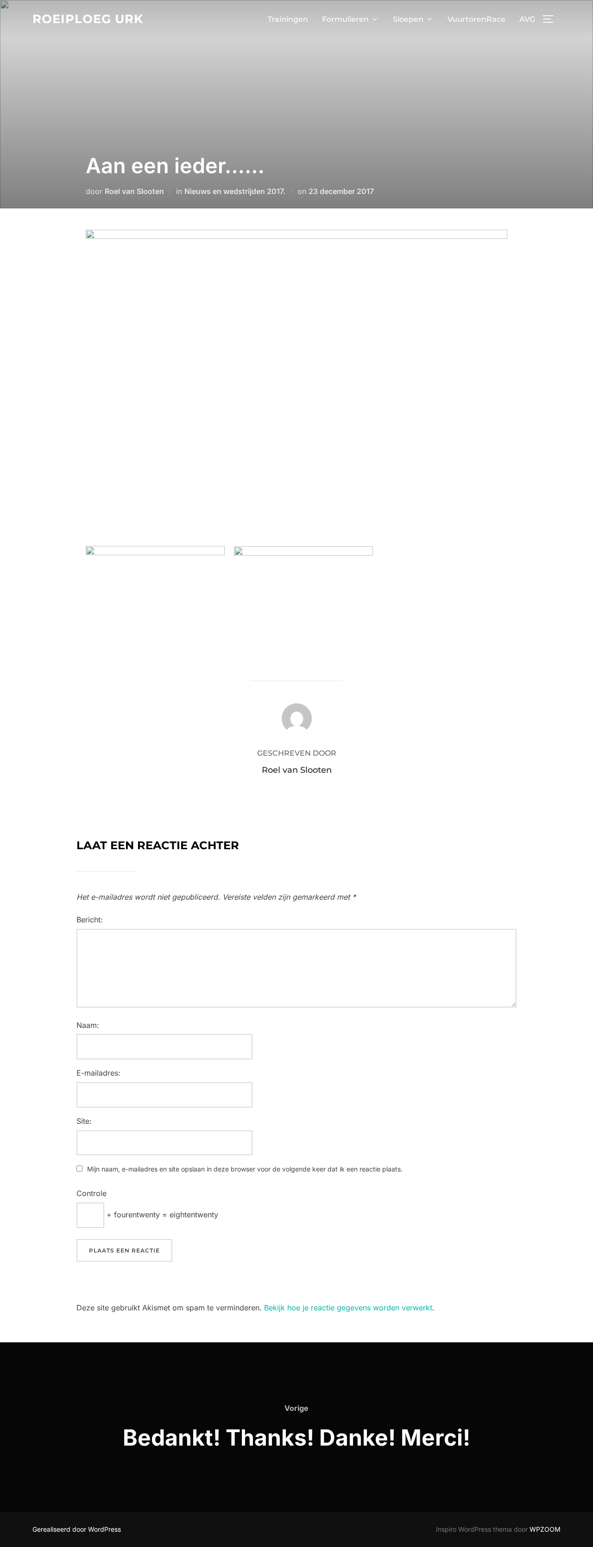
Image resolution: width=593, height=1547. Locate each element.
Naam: (87, 1025)
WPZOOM (545, 1529)
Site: (84, 1121)
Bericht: (89, 919)
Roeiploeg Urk (87, 19)
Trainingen (288, 19)
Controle (91, 1193)
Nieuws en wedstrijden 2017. (234, 191)
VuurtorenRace (476, 19)
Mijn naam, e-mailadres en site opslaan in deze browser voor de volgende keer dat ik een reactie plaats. (245, 1169)
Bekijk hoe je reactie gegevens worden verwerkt (348, 1307)
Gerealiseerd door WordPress (76, 1529)
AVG (527, 19)
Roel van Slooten (134, 191)
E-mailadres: (98, 1072)
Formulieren (345, 19)
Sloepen (408, 19)
